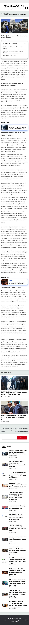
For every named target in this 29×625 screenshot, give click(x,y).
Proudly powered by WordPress (9, 620)
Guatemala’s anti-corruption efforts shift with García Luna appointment (18, 485)
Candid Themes (14, 621)
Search (21, 437)
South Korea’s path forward (9, 55)
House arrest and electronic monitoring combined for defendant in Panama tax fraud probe (14, 392)
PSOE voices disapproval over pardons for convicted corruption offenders (17, 506)
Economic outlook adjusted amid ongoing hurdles (13, 51)
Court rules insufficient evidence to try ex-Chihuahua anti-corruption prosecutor (13, 417)
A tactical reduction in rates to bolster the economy (13, 47)
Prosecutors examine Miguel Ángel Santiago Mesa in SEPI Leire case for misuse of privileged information (17, 495)
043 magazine (14, 5)
